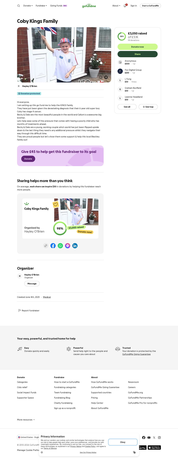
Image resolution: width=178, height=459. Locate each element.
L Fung (128, 79)
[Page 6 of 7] (31, 78)
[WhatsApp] (60, 246)
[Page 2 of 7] (24, 78)
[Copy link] (45, 246)
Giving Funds (58, 5)
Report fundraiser (30, 310)
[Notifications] (124, 5)
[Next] (106, 77)
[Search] (18, 5)
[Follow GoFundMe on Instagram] (159, 437)
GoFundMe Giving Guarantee (136, 354)
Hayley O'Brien (31, 275)
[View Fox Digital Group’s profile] (120, 71)
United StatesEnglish (30, 437)
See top (149, 107)
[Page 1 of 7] (22, 78)
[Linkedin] (75, 246)
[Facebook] (53, 246)
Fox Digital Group (133, 70)
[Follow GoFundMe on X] (154, 437)
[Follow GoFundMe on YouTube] (149, 437)
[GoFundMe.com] (89, 5)
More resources (24, 419)
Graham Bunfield (133, 88)
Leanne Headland (133, 97)
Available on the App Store (154, 447)
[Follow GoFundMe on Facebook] (143, 437)
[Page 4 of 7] (27, 78)
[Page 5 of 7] (29, 78)
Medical (47, 297)
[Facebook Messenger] (67, 246)
